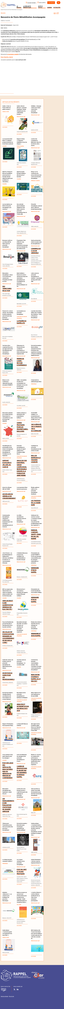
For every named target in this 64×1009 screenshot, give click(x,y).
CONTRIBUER (51, 2)
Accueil (2, 9)
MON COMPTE (42, 2)
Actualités (56, 7)
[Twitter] (15, 989)
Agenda (49, 7)
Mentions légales (4, 996)
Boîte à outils (40, 7)
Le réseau (19, 7)
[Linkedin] (18, 989)
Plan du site (11, 996)
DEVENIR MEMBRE (31, 2)
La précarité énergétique (27, 7)
